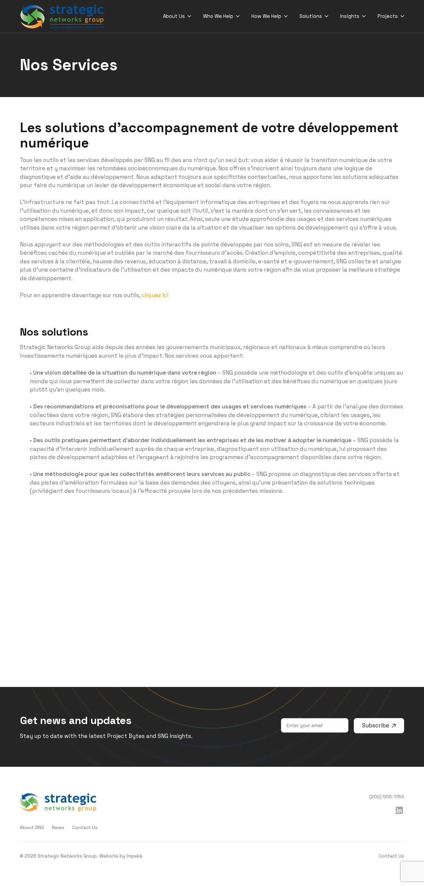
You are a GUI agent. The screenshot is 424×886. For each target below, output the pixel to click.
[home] (62, 16)
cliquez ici (155, 295)
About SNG (32, 827)
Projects (388, 16)
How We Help (266, 16)
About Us (174, 16)
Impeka (134, 856)
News (58, 827)
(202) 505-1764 (386, 797)
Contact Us (85, 827)
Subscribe (375, 725)
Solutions (310, 16)
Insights (349, 16)
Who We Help (218, 16)
